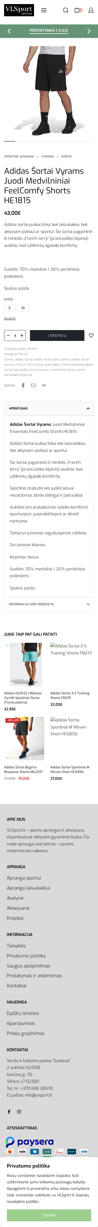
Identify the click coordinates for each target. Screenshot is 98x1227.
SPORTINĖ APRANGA (19, 157)
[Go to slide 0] (6, 645)
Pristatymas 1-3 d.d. (49, 31)
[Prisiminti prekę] (91, 335)
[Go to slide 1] (9, 645)
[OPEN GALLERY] (49, 91)
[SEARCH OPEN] (66, 10)
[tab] (49, 408)
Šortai (66, 157)
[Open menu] (44, 10)
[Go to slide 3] (15, 645)
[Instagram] (19, 1112)
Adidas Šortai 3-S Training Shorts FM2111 (70, 695)
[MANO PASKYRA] (91, 10)
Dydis (8, 300)
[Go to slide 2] (12, 645)
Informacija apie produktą (31, 604)
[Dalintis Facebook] (23, 385)
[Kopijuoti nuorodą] (43, 385)
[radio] (9, 308)
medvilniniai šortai (62, 370)
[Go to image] (9, 141)
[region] (49, 1192)
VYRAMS (47, 157)
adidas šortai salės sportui (52, 359)
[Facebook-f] (9, 1112)
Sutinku (49, 1215)
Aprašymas (18, 408)
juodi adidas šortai (57, 365)
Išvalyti (10, 318)
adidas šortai (23, 359)
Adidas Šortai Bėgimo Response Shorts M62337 (23, 769)
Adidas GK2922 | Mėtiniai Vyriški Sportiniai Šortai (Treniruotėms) (23, 698)
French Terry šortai (29, 365)
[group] (26, 664)
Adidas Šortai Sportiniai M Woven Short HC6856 (69, 769)
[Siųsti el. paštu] (33, 385)
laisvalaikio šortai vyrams (30, 370)
